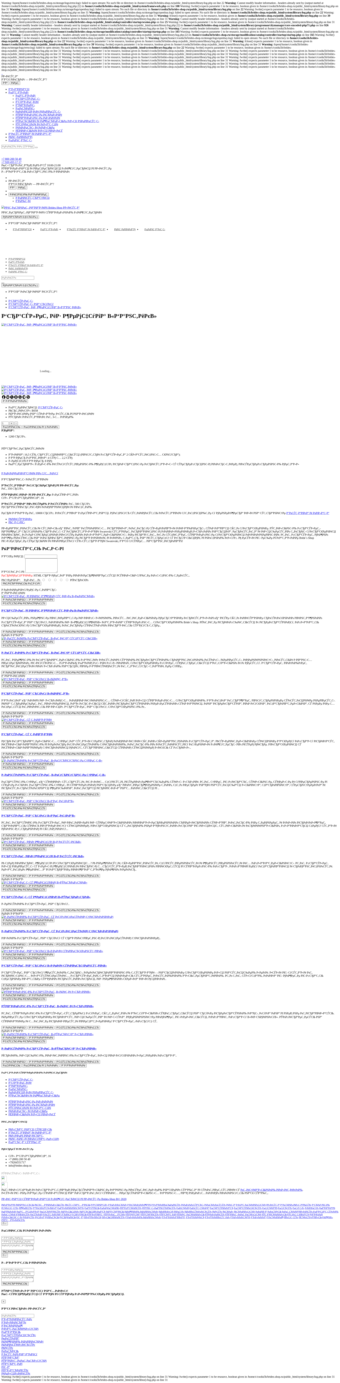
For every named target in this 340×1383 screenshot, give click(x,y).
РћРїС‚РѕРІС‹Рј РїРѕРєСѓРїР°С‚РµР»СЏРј (33, 1139)
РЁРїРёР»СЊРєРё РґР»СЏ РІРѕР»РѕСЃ (39, 130)
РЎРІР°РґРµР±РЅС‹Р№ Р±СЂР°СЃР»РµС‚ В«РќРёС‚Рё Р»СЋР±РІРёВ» (47, 1006)
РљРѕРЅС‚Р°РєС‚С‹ (20, 140)
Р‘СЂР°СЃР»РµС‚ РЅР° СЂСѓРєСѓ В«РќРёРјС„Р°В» (35, 693)
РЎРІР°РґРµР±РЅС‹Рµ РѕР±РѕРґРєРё (38, 117)
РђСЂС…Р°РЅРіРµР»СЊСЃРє (49, 1205)
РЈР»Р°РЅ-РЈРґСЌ (92, 1217)
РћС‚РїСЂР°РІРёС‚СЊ (15, 1252)
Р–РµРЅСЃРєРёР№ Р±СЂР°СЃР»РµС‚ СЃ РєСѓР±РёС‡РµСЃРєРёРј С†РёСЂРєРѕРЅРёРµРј (59, 931)
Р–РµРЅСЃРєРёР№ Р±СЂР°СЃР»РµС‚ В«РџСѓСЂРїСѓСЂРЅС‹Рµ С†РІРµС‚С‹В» (53, 774)
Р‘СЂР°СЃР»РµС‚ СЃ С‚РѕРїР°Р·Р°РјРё (26, 734)
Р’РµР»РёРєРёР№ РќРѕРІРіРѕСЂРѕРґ (143, 1217)
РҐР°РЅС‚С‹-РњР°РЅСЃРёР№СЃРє (159, 1208)
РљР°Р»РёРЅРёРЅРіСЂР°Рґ (70, 1208)
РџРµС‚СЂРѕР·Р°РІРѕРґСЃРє (15, 1214)
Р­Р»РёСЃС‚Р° (273, 1205)
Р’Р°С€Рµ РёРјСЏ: (12, 556)
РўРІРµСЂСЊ (52, 1217)
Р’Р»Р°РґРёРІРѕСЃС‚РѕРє (217, 1217)
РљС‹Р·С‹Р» (298, 1208)
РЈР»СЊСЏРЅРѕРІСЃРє (113, 1217)
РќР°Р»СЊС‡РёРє (70, 1211)
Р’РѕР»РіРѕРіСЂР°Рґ (240, 1217)
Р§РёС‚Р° (231, 1205)
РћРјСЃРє (217, 1211)
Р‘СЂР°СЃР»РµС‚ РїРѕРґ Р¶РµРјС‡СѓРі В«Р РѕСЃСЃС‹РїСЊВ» (42, 856)
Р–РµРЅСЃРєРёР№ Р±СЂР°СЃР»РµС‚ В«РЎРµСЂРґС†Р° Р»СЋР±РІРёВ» (49, 1048)
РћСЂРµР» (228, 1211)
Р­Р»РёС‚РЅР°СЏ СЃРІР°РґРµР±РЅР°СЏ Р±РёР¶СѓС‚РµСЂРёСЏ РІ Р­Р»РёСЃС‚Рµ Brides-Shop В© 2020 (63, 1199)
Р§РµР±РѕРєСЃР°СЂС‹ (192, 1205)
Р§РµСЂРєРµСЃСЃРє (215, 1205)
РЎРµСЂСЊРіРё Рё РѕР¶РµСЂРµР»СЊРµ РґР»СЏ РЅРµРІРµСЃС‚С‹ (57, 121)
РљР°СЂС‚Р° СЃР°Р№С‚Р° (24, 1142)
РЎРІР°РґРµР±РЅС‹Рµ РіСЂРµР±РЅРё (39, 114)
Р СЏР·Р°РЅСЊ (79, 1214)
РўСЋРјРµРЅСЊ (68, 1217)
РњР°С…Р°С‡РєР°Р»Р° (28, 1211)
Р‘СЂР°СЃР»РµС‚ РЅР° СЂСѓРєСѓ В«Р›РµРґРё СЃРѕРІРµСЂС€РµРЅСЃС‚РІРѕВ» (54, 965)
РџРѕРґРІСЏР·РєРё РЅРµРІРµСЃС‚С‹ (38, 111)
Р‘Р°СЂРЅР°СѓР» (99, 1205)
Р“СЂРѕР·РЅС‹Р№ (321, 1205)
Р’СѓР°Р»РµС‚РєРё (27, 102)
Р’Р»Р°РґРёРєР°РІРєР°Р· (173, 1217)
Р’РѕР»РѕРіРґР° (258, 1217)
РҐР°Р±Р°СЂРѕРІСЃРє (131, 1208)
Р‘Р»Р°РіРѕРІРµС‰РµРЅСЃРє (166, 1205)
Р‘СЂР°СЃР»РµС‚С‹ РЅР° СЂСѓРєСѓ (31, 304)
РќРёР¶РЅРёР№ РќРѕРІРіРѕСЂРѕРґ (141, 1211)
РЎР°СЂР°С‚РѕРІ (167, 1214)
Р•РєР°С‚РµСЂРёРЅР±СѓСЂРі (251, 1205)
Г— (4, 1223)
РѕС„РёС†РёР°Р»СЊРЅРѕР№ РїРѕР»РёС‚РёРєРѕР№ (271, 1189)
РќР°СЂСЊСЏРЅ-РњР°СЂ (93, 1211)
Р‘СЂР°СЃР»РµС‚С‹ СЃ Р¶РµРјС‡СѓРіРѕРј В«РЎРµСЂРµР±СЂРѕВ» (45, 897)
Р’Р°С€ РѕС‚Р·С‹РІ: (13, 571)
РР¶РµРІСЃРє (25, 1208)
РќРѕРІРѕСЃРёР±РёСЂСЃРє (198, 1211)
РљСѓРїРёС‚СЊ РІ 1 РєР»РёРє (41, 427)
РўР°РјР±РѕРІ (316, 1214)
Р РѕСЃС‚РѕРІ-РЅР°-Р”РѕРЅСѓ (19, 1354)
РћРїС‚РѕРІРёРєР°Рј (20, 137)
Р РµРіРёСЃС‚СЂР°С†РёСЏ (33, 197)
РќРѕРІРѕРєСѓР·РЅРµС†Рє (171, 1211)
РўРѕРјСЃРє (29, 1217)
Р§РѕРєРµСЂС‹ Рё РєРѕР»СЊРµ (35, 127)
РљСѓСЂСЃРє (285, 1208)
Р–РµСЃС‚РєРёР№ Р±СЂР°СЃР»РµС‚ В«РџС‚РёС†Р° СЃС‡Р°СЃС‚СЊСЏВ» (51, 652)
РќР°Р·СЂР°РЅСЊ (115, 1211)
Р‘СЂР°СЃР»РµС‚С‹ (28, 98)
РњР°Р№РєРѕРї (8, 1211)
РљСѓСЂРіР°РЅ (269, 1208)
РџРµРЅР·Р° (261, 1211)
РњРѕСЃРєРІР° (10, 1338)
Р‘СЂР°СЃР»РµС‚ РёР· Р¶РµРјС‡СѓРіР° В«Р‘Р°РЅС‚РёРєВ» (44, 307)
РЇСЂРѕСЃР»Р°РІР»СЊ (310, 1217)
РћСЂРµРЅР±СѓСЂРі (244, 1211)
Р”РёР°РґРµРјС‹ (25, 105)
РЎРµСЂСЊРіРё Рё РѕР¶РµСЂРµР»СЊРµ (34, 1095)
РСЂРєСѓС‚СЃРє (9, 1208)
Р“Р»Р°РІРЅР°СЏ (18, 89)
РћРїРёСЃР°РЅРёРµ (20, 519)
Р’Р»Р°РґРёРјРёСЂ (195, 1217)
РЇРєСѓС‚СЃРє (291, 1217)
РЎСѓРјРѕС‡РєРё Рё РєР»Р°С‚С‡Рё (37, 124)
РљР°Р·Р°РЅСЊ (92, 1208)
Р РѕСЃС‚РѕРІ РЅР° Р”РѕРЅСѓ (57, 1214)
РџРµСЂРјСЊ (274, 1211)
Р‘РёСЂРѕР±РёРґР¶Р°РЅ (139, 1205)
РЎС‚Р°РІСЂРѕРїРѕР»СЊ (274, 1214)
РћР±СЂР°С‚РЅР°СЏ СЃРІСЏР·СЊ (30, 1129)
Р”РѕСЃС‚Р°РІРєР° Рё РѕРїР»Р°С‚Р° (29, 133)
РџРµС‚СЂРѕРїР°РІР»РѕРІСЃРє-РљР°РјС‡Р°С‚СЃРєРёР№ (310, 1211)
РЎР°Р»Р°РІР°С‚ (95, 1214)
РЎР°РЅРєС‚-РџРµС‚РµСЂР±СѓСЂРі (243, 1214)
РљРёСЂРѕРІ (182, 1208)
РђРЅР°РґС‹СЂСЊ (25, 1205)
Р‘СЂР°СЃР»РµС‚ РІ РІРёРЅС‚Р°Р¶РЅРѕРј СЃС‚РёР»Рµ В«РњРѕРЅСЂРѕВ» (49, 610)
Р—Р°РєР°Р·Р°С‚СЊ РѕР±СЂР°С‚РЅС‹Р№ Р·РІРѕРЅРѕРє (35, 171)
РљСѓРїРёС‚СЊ (11, 427)
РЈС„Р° (79, 1217)
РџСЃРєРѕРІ (36, 1214)
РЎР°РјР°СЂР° (133, 1214)
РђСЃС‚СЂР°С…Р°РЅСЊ (77, 1205)
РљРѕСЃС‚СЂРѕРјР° (199, 1208)
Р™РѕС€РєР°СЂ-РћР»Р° (45, 1208)
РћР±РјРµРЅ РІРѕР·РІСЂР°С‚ (26, 1135)
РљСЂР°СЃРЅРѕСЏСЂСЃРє (248, 1208)
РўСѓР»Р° (40, 1217)
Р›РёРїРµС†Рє (312, 1208)
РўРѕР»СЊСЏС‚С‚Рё (11, 1217)
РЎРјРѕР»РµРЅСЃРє (215, 1214)
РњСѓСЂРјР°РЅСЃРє (50, 1211)
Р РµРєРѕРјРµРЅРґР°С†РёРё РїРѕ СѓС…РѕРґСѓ (29, 473)
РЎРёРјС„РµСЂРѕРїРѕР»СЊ (191, 1214)
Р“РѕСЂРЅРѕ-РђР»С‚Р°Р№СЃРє (295, 1205)
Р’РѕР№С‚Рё (23, 201)
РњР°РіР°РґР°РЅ (327, 1208)
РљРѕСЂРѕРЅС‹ (25, 108)
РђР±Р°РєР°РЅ (8, 1205)
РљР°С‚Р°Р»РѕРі (18, 92)
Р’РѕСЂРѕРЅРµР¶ (275, 1217)
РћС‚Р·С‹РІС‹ (16, 522)
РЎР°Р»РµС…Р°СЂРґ (114, 1214)
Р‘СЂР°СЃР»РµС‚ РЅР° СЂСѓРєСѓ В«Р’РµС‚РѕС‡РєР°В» (38, 815)
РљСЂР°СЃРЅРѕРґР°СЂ (221, 1208)
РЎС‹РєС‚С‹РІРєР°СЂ (298, 1214)
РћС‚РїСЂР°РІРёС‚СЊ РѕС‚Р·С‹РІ (21, 583)
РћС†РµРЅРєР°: (10, 580)
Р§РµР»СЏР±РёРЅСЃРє (15, 1373)
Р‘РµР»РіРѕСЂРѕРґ (117, 1205)
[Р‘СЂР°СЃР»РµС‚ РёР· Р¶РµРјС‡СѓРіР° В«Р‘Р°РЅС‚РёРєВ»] (39, 386)
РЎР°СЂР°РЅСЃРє (150, 1214)
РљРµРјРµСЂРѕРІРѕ (109, 1208)
